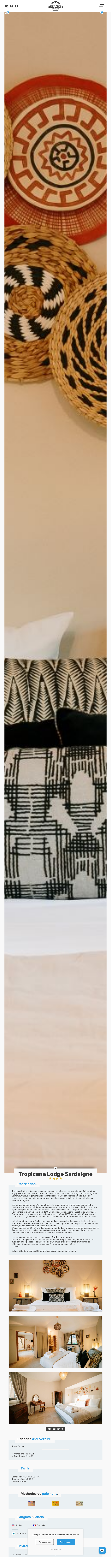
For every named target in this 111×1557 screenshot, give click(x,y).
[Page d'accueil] (55, 10)
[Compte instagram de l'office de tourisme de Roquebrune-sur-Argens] (11, 7)
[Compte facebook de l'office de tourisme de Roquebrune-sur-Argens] (16, 7)
